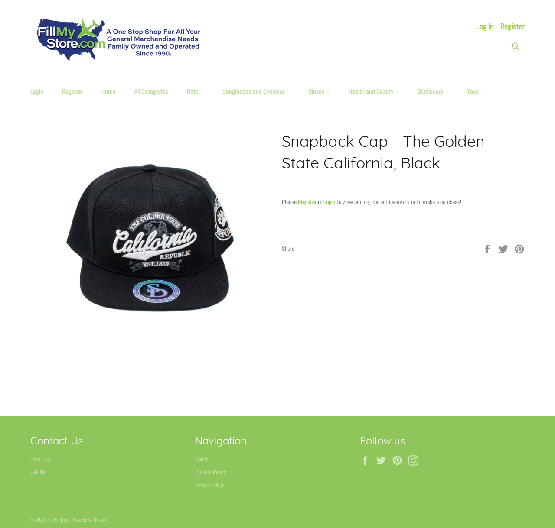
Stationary (431, 91)
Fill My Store (58, 520)
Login (36, 91)
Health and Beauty (372, 91)
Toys (473, 91)
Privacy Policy (210, 472)
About (201, 459)
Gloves (317, 91)
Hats (193, 91)
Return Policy (210, 485)
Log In (484, 26)
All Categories (151, 91)
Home (108, 91)
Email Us (40, 459)
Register (512, 26)
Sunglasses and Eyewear (254, 91)
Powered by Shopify (89, 520)
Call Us (38, 472)
